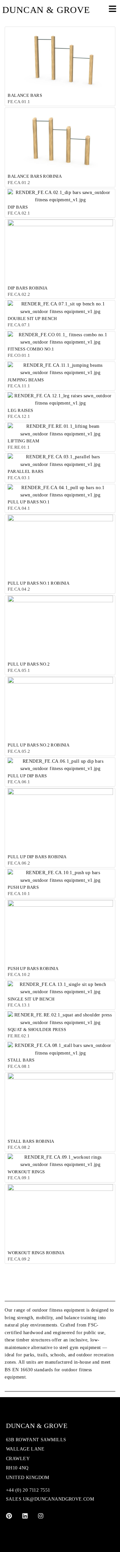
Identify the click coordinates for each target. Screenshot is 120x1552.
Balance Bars (25, 95)
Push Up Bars (23, 887)
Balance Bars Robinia (35, 176)
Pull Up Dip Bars (27, 775)
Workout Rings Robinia (36, 1252)
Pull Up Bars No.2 (29, 664)
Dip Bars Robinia (27, 288)
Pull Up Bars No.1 (29, 501)
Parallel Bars (25, 471)
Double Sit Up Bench (32, 318)
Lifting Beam (23, 440)
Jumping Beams (26, 379)
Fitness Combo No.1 (31, 349)
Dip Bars (18, 207)
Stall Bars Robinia (31, 1141)
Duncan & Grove (36, 1425)
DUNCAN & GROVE (46, 10)
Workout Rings (26, 1171)
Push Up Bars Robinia (33, 968)
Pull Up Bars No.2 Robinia (38, 745)
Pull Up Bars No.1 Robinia (38, 583)
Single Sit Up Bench (31, 999)
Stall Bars (21, 1060)
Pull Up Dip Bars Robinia (37, 856)
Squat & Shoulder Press (37, 1029)
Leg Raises (20, 410)
